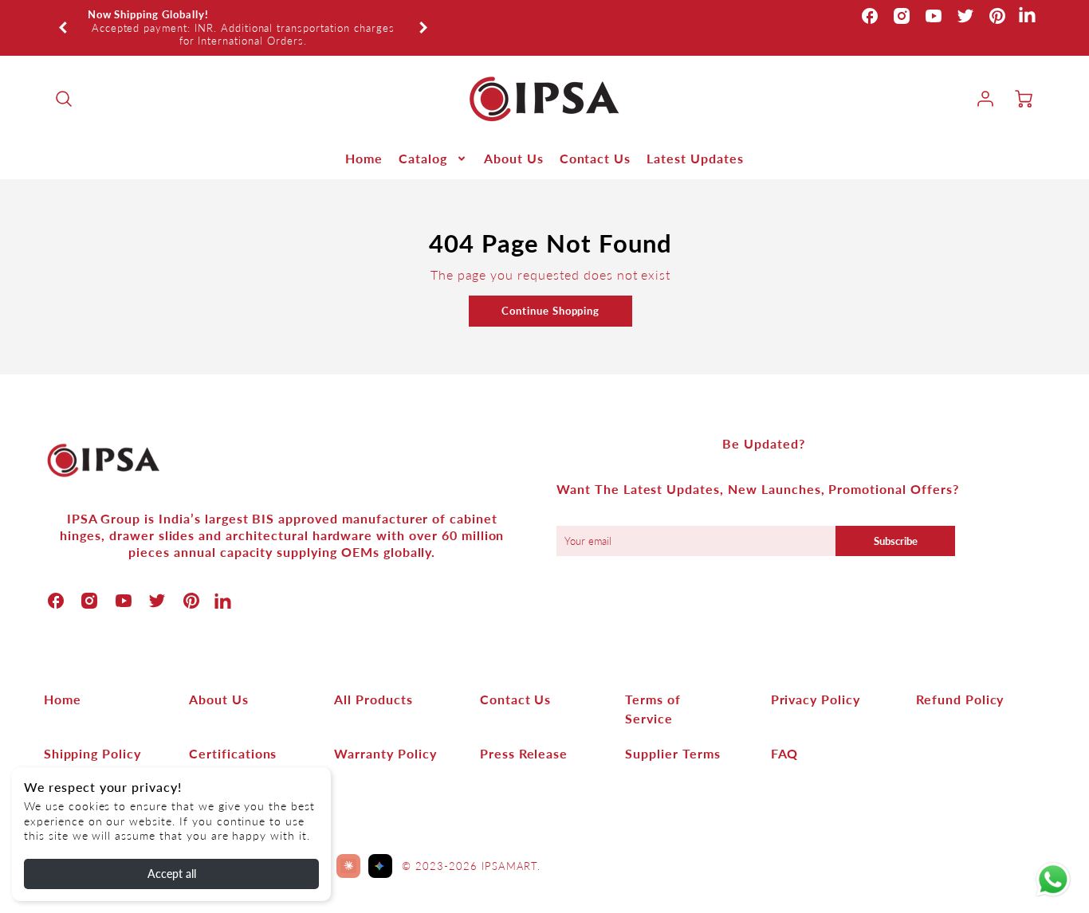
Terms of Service (653, 709)
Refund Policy (960, 699)
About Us (514, 158)
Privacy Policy (815, 699)
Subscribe (896, 541)
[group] (243, 28)
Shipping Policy (92, 753)
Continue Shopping (550, 310)
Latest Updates (695, 158)
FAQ (785, 753)
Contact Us (595, 158)
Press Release (524, 753)
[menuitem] (364, 159)
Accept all (171, 873)
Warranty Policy (385, 753)
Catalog (423, 158)
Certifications (233, 753)
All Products (373, 699)
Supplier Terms (672, 753)
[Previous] (64, 28)
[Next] (422, 28)
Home (364, 158)
